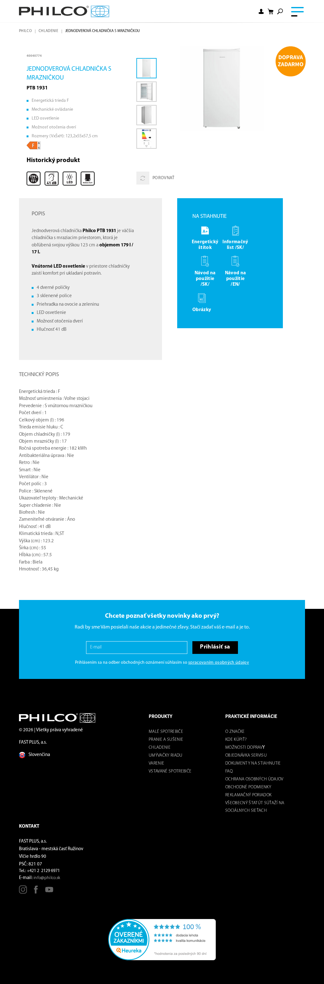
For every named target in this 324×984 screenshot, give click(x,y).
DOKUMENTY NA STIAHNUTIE (253, 763)
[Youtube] (49, 892)
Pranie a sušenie (166, 739)
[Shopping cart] (270, 12)
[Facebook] (36, 892)
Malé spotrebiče (166, 731)
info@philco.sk (47, 878)
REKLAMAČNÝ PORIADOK (248, 795)
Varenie (156, 763)
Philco (25, 31)
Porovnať (164, 178)
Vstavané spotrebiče (170, 771)
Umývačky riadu (166, 755)
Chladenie (48, 31)
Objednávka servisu (246, 755)
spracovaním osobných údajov (218, 662)
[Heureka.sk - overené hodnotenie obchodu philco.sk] (162, 939)
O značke (235, 731)
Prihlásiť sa (215, 647)
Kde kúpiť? (235, 739)
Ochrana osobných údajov (254, 779)
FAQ (229, 771)
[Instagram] (23, 892)
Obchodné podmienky (248, 787)
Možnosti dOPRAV (243, 747)
